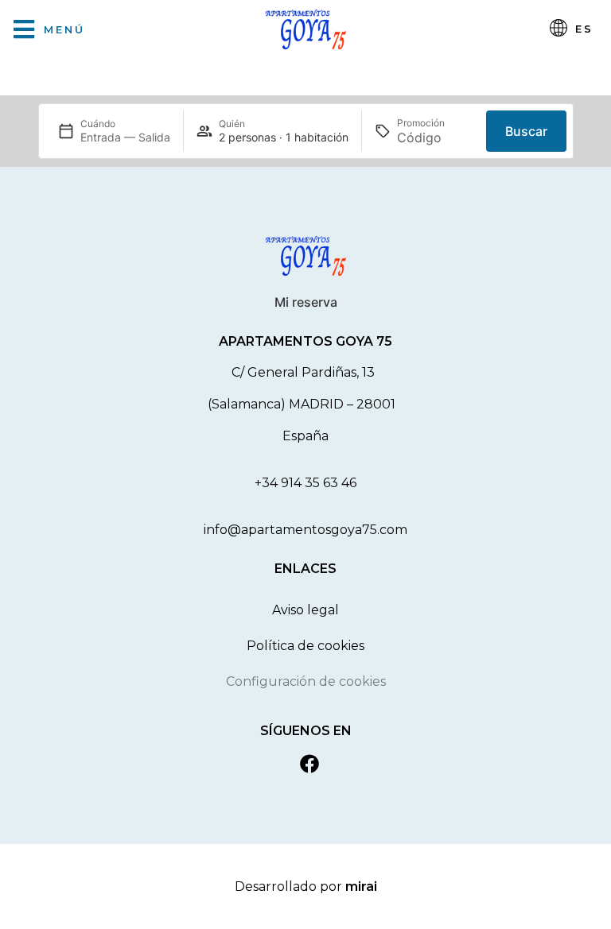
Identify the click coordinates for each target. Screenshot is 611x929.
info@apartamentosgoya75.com (305, 529)
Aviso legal (305, 609)
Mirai (361, 886)
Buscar (526, 131)
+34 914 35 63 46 (305, 482)
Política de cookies (305, 645)
